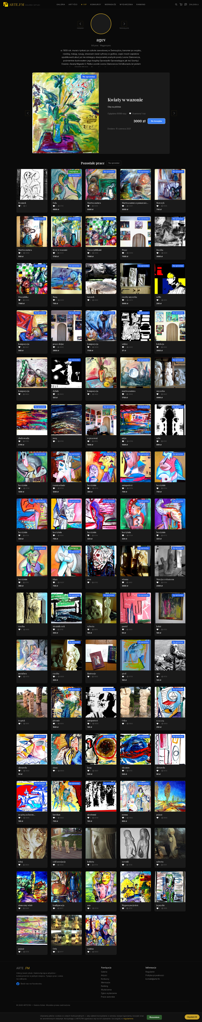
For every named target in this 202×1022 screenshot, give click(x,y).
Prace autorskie (108, 997)
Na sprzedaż (113, 163)
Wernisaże (110, 4)
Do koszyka (156, 121)
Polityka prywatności (155, 975)
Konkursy (95, 4)
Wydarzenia (126, 4)
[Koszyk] (181, 4)
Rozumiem (154, 1017)
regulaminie (128, 1018)
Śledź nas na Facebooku (31, 984)
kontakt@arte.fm (153, 979)
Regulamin (150, 972)
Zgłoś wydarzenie (109, 993)
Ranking (140, 4)
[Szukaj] (176, 4)
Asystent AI (192, 1017)
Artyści (73, 4)
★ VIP (84, 4)
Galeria (61, 4)
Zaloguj (194, 4)
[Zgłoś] (185, 4)
